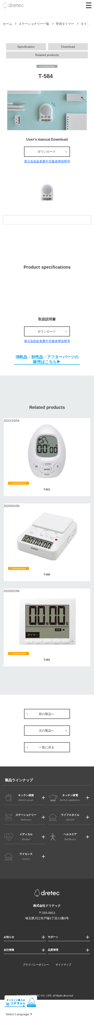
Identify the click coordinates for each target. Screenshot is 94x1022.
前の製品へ (46, 714)
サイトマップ (63, 964)
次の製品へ (46, 730)
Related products (47, 55)
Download (68, 46)
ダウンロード (46, 151)
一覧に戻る (46, 747)
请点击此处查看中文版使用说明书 (47, 161)
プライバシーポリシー (36, 964)
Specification (26, 46)
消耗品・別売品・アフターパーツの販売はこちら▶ (47, 359)
